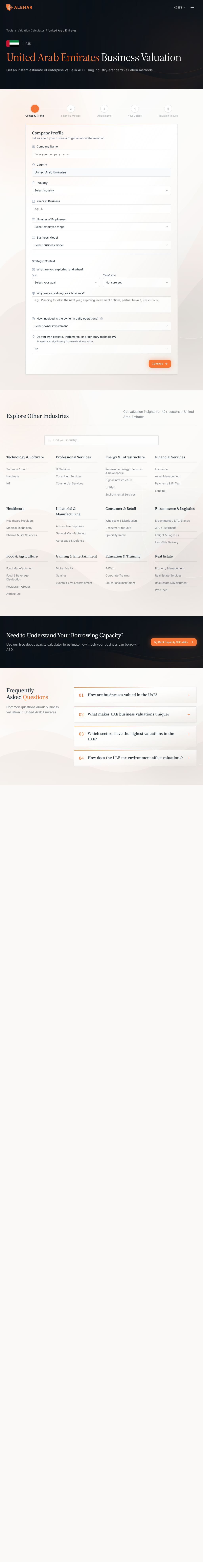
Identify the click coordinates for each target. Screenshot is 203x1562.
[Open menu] (192, 7)
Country (42, 164)
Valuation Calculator (31, 30)
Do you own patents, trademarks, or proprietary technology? (76, 336)
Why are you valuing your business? (60, 293)
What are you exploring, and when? (60, 269)
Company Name (47, 146)
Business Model (47, 237)
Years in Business (48, 201)
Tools (9, 30)
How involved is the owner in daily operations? (68, 318)
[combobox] (101, 190)
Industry (42, 183)
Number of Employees (51, 219)
